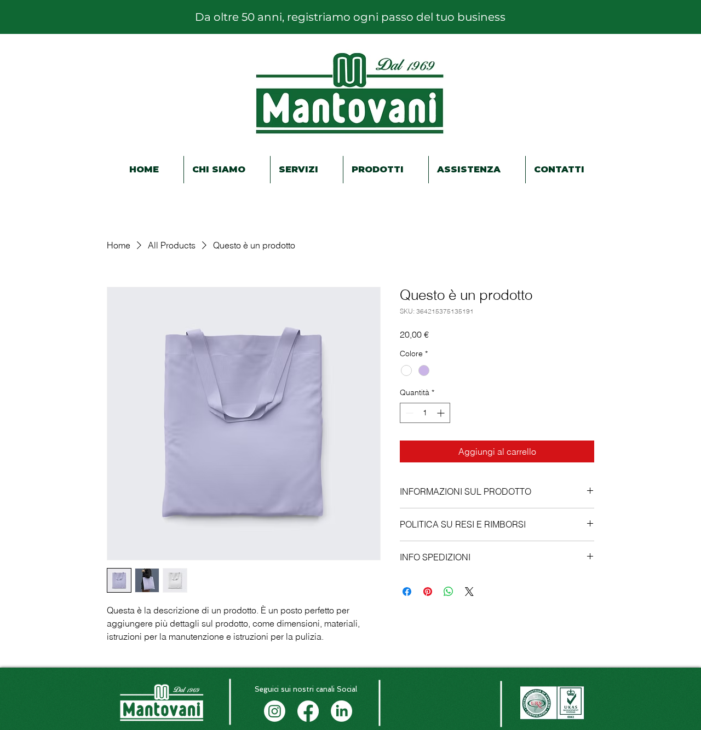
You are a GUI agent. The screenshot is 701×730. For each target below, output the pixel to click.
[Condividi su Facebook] (406, 591)
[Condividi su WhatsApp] (448, 591)
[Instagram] (274, 711)
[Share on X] (469, 591)
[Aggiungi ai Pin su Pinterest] (427, 591)
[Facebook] (308, 711)
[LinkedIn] (341, 711)
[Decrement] (408, 412)
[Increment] (442, 412)
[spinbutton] (425, 412)
